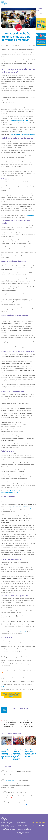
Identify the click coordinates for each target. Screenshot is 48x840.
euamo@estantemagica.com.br (24, 829)
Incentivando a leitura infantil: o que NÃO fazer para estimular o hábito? (26, 723)
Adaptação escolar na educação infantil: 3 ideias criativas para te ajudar (6, 754)
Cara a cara (30, 215)
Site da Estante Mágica (21, 822)
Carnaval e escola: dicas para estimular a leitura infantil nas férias (30, 753)
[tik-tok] (33, 827)
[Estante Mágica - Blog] (4, 4)
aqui (2, 686)
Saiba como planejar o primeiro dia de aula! (22, 134)
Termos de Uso (20, 823)
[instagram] (33, 825)
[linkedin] (43, 825)
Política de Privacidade (22, 825)
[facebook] (37, 825)
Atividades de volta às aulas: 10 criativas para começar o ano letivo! (15, 36)
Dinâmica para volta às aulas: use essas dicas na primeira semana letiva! (10, 723)
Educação (31, 748)
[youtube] (40, 825)
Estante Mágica (11, 43)
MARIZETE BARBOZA (11, 780)
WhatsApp (20, 833)
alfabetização (23, 632)
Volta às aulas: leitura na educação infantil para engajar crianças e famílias (18, 754)
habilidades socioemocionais (19, 120)
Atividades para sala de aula (24, 43)
